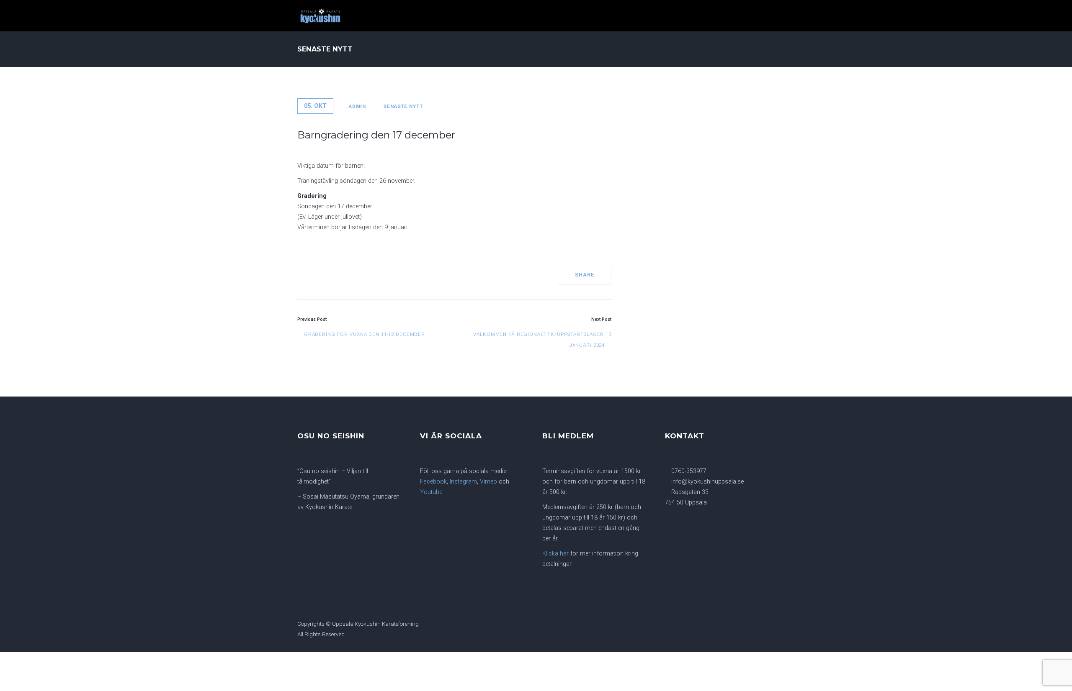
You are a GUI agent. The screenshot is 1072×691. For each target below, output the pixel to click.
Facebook (433, 481)
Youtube (431, 492)
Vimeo (488, 481)
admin (357, 106)
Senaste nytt (403, 106)
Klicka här (555, 553)
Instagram (463, 481)
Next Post (601, 319)
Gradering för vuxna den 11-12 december (363, 334)
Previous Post (312, 319)
